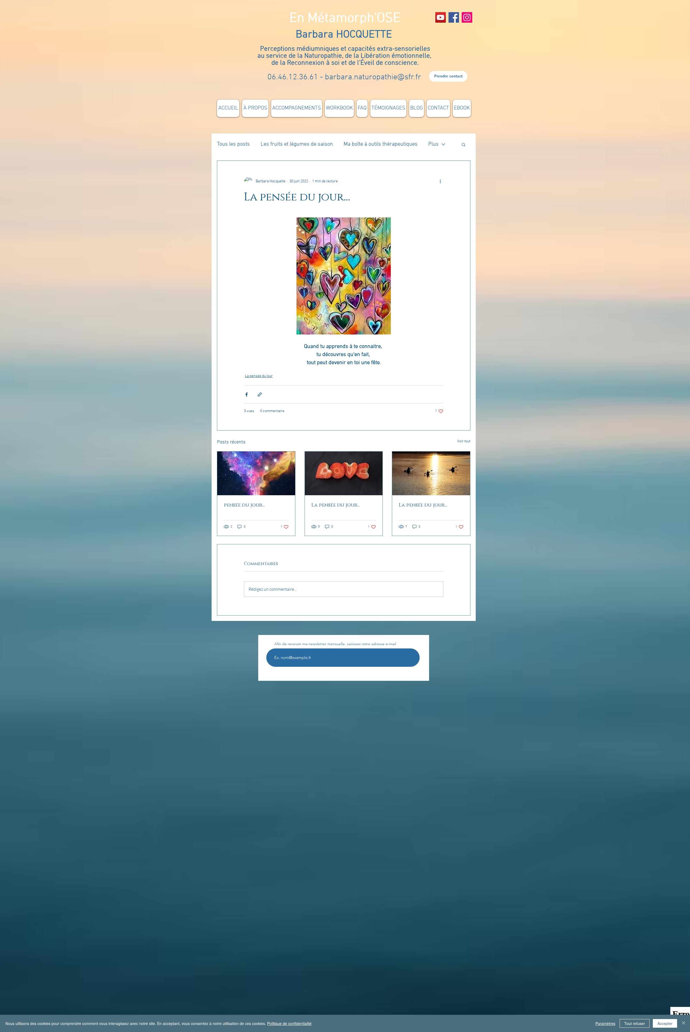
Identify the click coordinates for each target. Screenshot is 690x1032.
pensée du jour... (244, 505)
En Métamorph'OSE (345, 18)
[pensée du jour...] (256, 473)
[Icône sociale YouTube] (440, 17)
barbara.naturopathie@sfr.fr (373, 77)
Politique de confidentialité (289, 1023)
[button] (463, 144)
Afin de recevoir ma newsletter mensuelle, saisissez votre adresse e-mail (335, 644)
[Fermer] (683, 1023)
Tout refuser (634, 1023)
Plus (433, 144)
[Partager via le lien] (259, 394)
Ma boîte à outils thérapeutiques (381, 144)
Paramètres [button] (605, 1023)
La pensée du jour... (335, 505)
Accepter (664, 1023)
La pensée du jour (259, 376)
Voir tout (463, 441)
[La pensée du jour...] (344, 473)
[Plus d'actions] (440, 181)
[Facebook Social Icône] (453, 17)
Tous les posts (233, 144)
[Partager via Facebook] (246, 394)
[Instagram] (467, 17)
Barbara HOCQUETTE (345, 34)
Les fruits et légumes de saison (297, 144)
